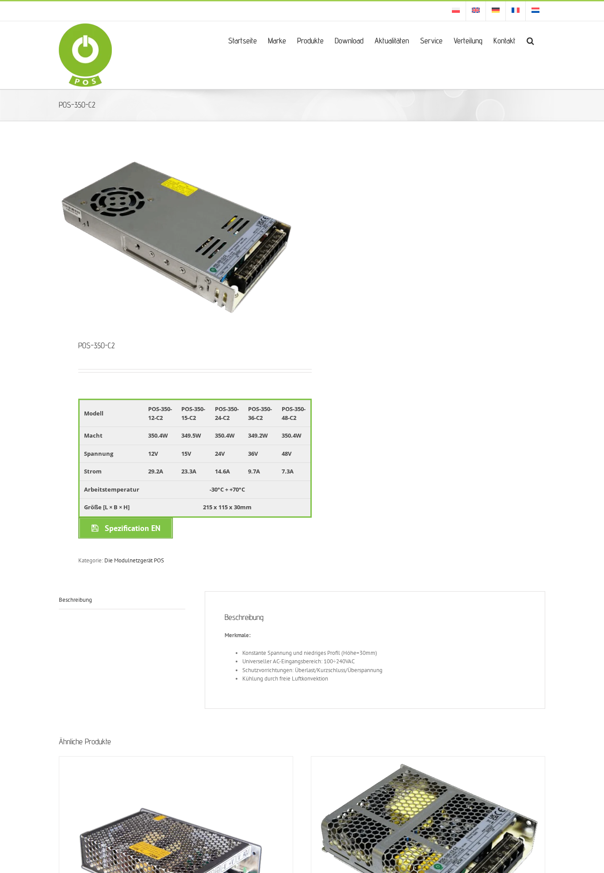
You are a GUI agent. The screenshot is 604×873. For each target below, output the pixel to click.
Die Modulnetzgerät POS (134, 560)
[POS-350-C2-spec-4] (175, 238)
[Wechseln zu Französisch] (515, 11)
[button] (530, 39)
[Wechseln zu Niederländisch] (535, 11)
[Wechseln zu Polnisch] (456, 11)
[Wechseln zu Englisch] (475, 11)
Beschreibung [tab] (75, 600)
